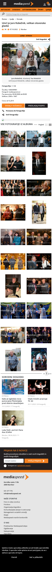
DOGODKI (16, 9)
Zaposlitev (7, 534)
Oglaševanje (8, 528)
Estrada (19, 19)
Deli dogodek (41, 39)
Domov (4, 19)
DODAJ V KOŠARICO (13, 105)
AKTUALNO (5, 9)
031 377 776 (8, 491)
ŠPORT (40, 9)
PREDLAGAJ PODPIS (36, 105)
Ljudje (12, 19)
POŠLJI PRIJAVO (35, 461)
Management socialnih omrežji (15, 512)
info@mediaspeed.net (12, 493)
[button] (49, 4)
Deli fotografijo (12, 114)
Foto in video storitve (12, 502)
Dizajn (6, 515)
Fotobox (7, 504)
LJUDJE (48, 9)
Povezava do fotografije (15, 111)
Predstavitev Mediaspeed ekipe (15, 526)
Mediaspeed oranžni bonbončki (16, 517)
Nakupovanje (9, 531)
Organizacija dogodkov (12, 507)
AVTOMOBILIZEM (29, 9)
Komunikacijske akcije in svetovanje (17, 510)
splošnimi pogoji (24, 465)
